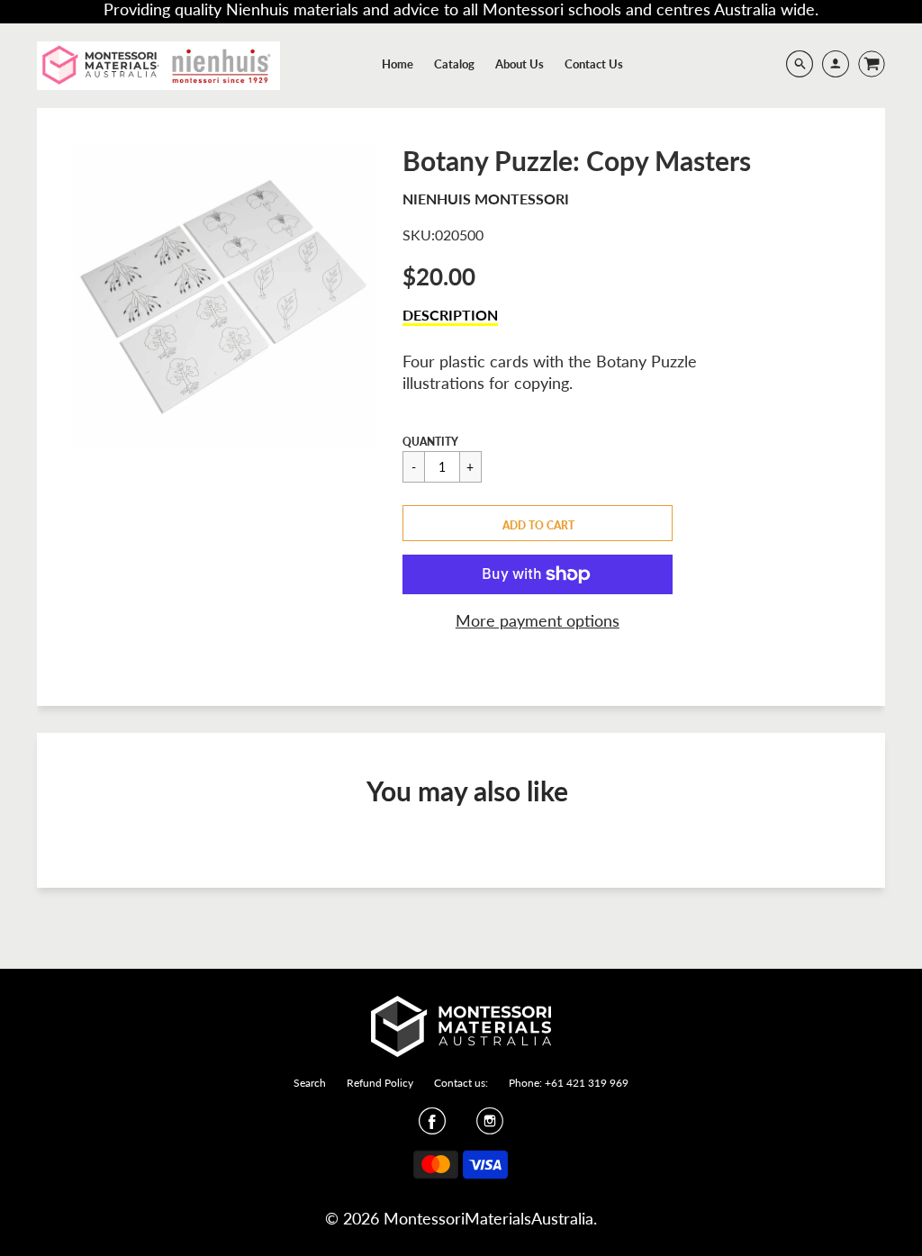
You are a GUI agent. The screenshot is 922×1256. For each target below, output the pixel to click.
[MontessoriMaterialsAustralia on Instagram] (489, 1126)
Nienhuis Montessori (485, 198)
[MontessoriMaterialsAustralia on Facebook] (432, 1126)
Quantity (430, 441)
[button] (537, 523)
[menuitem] (397, 64)
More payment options (537, 620)
